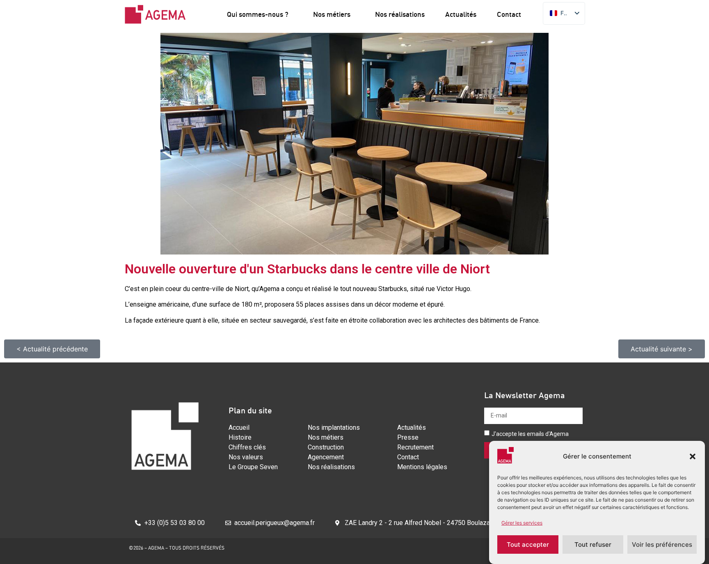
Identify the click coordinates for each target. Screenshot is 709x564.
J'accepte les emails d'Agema (530, 434)
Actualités (460, 14)
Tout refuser (592, 544)
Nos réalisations (400, 14)
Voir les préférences (662, 544)
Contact (509, 14)
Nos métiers (331, 14)
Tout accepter (528, 544)
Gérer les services (521, 523)
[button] (692, 456)
